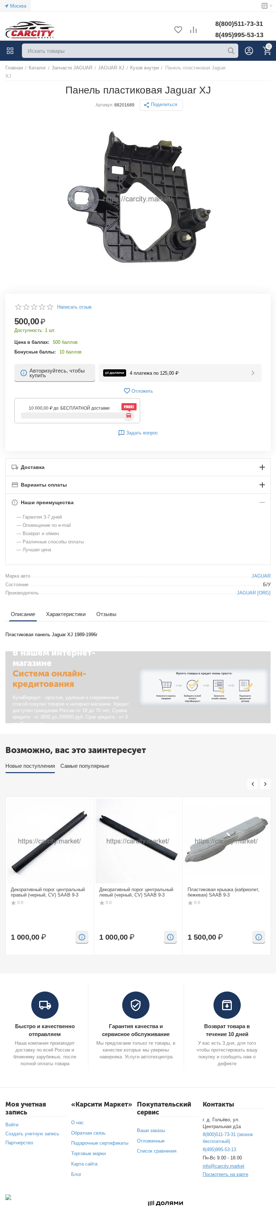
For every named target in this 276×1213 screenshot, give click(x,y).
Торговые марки (88, 1153)
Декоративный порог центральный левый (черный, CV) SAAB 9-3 (136, 892)
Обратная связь (88, 1133)
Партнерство (19, 1142)
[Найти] (231, 51)
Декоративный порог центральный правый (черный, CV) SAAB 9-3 (48, 892)
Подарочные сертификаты (99, 1143)
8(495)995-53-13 (239, 34)
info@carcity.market (223, 1166)
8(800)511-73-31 (239, 23)
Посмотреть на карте (225, 1174)
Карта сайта (84, 1164)
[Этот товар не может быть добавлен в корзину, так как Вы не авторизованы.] (81, 937)
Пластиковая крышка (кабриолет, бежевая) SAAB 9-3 (223, 892)
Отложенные (151, 1141)
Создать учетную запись (32, 1133)
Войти (11, 1124)
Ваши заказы (151, 1130)
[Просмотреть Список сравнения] (193, 30)
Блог (76, 1174)
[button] (161, 105)
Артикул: (104, 105)
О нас (77, 1122)
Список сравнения (156, 1151)
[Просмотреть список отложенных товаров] (178, 30)
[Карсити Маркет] (30, 30)
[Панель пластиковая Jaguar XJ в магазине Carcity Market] (138, 198)
